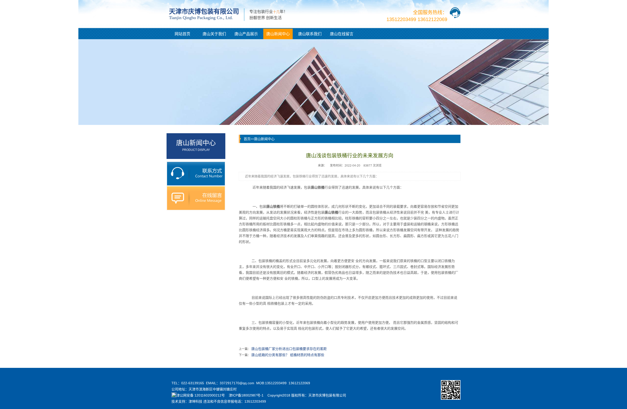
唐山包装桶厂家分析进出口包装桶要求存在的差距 (289, 349)
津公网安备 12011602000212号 (200, 395)
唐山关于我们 (214, 34)
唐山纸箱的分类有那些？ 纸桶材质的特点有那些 (287, 355)
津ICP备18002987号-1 (246, 395)
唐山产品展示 (246, 34)
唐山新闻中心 (278, 34)
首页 (247, 139)
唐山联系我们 (310, 34)
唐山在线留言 (341, 34)
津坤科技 (195, 401)
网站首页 (182, 34)
